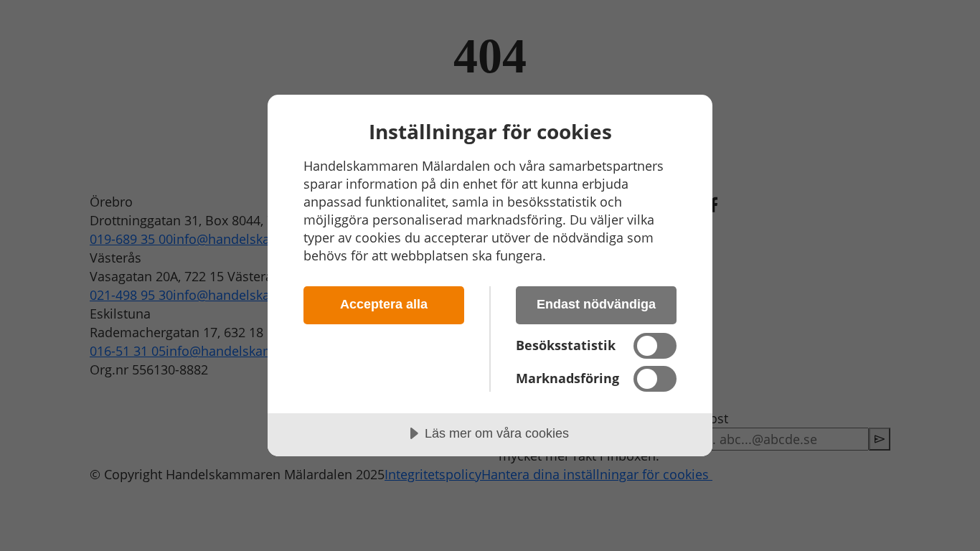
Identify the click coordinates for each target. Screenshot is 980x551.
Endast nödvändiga (596, 304)
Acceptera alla (384, 304)
